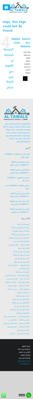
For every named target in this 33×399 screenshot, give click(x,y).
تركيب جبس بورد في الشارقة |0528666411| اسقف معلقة (19, 195)
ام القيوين (9, 63)
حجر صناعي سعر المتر (23, 292)
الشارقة (9, 55)
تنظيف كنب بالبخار (24, 285)
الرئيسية (8, 49)
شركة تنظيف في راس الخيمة (21, 299)
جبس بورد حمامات (12, 289)
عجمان (10, 87)
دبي (11, 71)
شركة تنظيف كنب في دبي (21, 306)
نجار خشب (12, 333)
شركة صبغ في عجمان (10, 316)
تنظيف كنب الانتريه (10, 282)
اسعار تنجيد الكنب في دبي (21, 241)
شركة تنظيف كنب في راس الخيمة (19, 309)
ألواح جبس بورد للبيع (23, 224)
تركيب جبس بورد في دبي (22, 258)
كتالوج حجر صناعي (24, 323)
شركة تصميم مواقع (24, 361)
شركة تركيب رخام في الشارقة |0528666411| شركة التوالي (19, 171)
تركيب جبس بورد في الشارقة (21, 255)
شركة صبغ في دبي (23, 316)
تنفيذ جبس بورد (12, 285)
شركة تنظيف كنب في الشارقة (20, 303)
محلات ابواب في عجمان (10, 323)
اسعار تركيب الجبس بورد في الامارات (19, 238)
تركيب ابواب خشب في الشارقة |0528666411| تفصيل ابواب (19, 203)
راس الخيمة (10, 79)
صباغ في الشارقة (24, 320)
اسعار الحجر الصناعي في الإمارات (20, 227)
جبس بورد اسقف (24, 289)
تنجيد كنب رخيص (24, 279)
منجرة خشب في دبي (23, 333)
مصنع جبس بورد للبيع (23, 330)
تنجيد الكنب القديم (10, 275)
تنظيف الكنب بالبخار (23, 282)
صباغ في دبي (13, 320)
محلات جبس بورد (12, 327)
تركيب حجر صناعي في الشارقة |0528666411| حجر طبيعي (19, 211)
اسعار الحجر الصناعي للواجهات (21, 231)
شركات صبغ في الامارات (22, 296)
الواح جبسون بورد (13, 245)
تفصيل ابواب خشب (24, 268)
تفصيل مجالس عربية (23, 275)
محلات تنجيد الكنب (24, 327)
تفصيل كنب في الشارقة (22, 272)
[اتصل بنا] (28, 395)
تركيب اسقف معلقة (23, 248)
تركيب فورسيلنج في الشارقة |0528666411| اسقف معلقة (19, 163)
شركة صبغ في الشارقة (22, 313)
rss (27, 148)
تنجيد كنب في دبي (12, 279)
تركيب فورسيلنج (24, 265)
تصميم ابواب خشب (13, 265)
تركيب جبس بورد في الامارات (21, 251)
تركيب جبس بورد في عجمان (21, 262)
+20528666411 (25, 363)
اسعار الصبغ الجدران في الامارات (20, 234)
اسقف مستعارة (25, 245)
